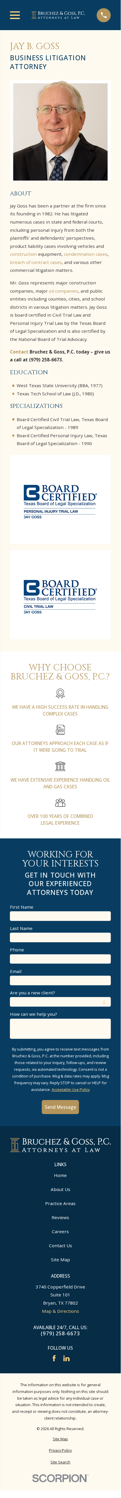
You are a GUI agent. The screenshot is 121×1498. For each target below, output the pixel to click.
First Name (21, 907)
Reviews (60, 1217)
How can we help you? (33, 1014)
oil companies (63, 291)
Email (15, 971)
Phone (17, 949)
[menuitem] (60, 1439)
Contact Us (60, 1245)
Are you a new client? (32, 992)
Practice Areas (60, 1203)
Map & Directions (60, 1311)
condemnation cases (86, 254)
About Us (60, 1189)
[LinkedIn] (66, 1358)
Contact (20, 352)
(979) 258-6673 (60, 1333)
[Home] (58, 15)
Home (60, 1175)
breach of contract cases (36, 262)
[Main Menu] (15, 15)
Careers (60, 1231)
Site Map (60, 1259)
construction (23, 254)
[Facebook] (54, 1358)
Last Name (21, 928)
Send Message (60, 1107)
